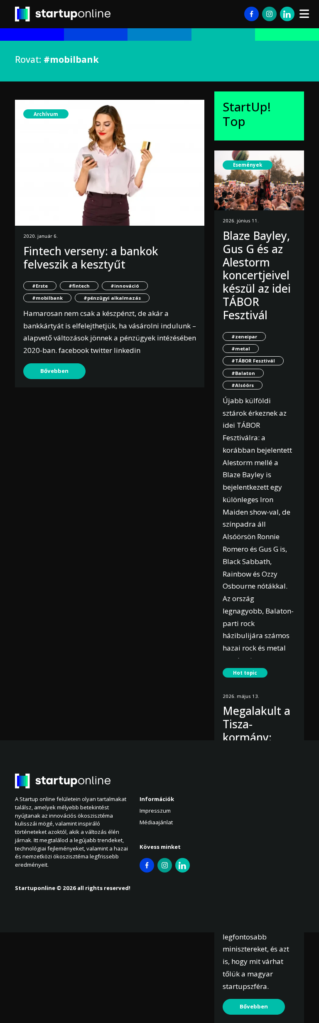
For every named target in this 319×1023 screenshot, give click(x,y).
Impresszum (155, 810)
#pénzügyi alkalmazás (112, 298)
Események (247, 165)
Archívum (46, 114)
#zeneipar (244, 336)
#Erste (40, 286)
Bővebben (54, 371)
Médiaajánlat (156, 822)
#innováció (124, 286)
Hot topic (245, 673)
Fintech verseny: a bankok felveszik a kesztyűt (90, 258)
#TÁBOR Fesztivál (253, 360)
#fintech (79, 286)
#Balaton (243, 373)
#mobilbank (47, 298)
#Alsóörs (242, 385)
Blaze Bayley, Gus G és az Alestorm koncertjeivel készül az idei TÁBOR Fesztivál (257, 275)
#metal (240, 348)
